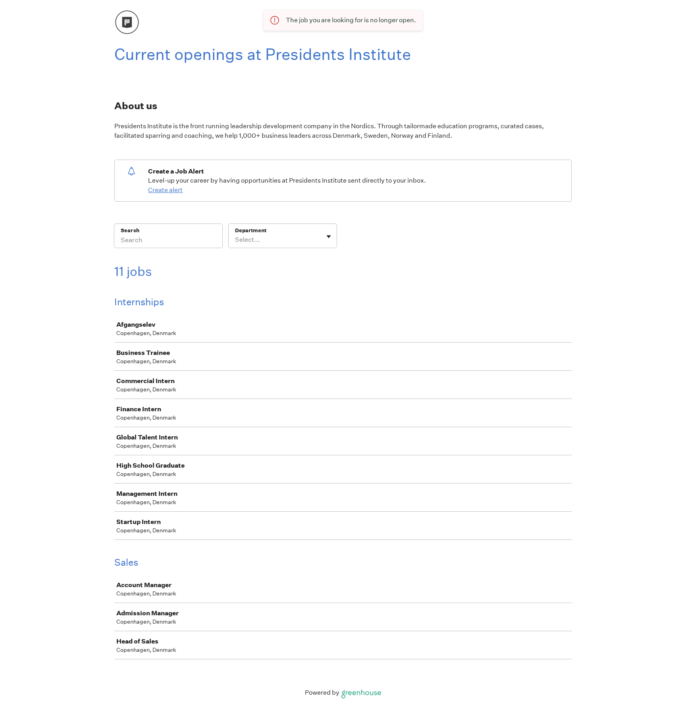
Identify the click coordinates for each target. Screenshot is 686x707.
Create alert (165, 190)
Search (130, 230)
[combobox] (235, 239)
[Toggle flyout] (328, 236)
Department (250, 230)
